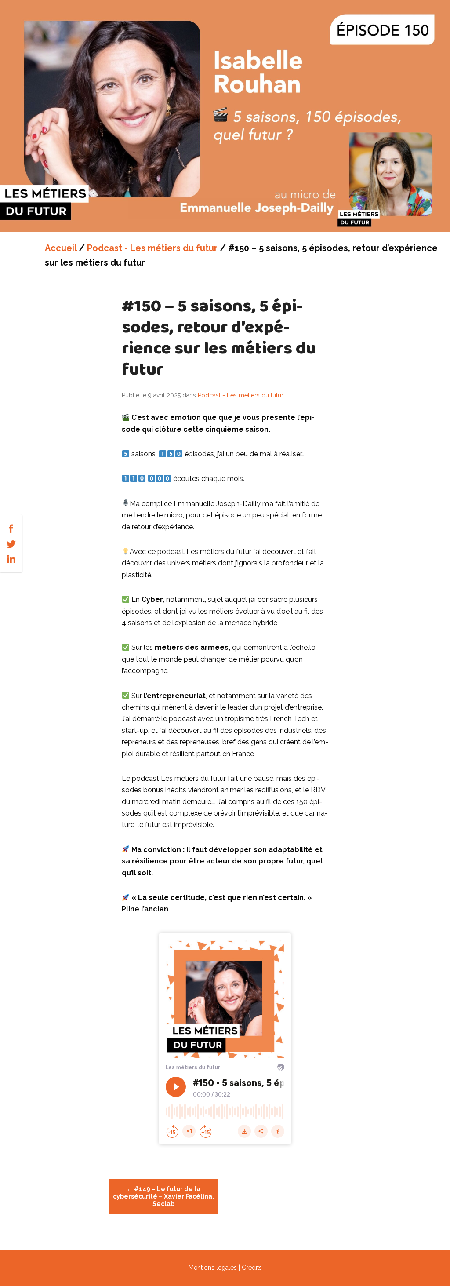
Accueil (60, 248)
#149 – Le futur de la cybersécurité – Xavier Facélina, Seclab (163, 1196)
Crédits (252, 1267)
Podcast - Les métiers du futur (152, 248)
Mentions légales (213, 1267)
